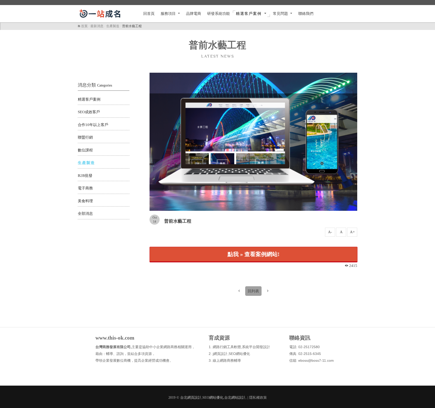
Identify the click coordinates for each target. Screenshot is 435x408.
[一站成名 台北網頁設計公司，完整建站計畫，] (106, 13)
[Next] (268, 291)
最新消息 (96, 26)
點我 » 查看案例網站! (253, 254)
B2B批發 (85, 176)
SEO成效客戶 (89, 112)
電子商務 (85, 188)
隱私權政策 (258, 397)
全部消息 (85, 214)
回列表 (253, 291)
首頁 (84, 26)
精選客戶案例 (89, 99)
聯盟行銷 (85, 137)
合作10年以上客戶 (93, 125)
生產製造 (112, 26)
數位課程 (85, 150)
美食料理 (85, 201)
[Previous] (239, 291)
